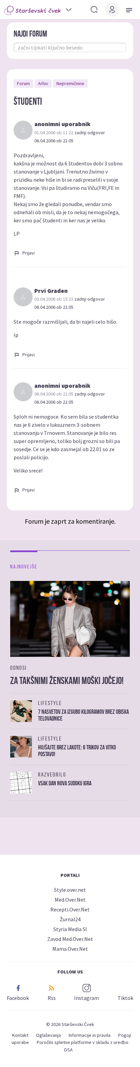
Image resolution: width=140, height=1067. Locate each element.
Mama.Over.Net (70, 948)
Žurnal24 (70, 919)
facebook (18, 997)
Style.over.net (70, 889)
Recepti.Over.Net (70, 909)
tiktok (125, 997)
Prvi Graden (51, 291)
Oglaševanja (48, 1035)
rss (52, 997)
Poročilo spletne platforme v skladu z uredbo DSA (82, 1045)
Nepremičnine (70, 83)
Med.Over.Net (70, 899)
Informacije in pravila (89, 1035)
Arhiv (43, 83)
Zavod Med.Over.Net (70, 938)
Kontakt (20, 1035)
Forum (23, 83)
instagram (86, 997)
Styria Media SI (70, 929)
